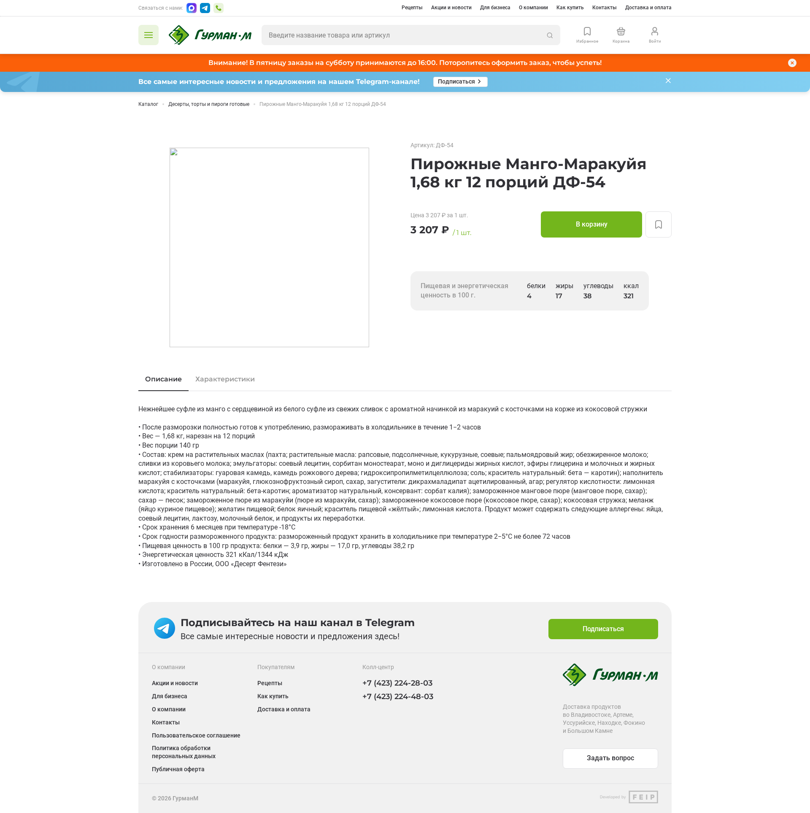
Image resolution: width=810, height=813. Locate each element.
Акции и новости (451, 8)
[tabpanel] (405, 487)
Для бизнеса (495, 8)
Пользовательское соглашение (196, 735)
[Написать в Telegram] (205, 8)
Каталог (148, 104)
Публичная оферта (178, 769)
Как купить (570, 8)
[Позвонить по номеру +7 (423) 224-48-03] (218, 8)
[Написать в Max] (191, 8)
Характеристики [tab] (225, 379)
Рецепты (412, 8)
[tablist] (405, 379)
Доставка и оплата (648, 8)
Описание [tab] (163, 379)
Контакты (604, 8)
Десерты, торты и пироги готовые (208, 104)
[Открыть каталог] (148, 35)
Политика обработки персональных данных (184, 752)
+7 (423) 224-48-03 (397, 696)
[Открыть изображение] (269, 247)
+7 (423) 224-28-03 (397, 683)
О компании (533, 8)
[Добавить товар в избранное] (658, 224)
